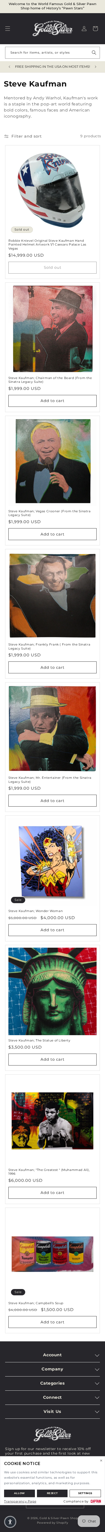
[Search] (94, 52)
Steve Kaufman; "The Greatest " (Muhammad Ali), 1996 (49, 1172)
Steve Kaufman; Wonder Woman (35, 911)
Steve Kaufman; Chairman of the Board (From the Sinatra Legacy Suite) (50, 380)
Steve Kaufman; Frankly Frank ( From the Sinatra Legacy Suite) (49, 646)
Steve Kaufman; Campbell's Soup (35, 1303)
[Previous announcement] (9, 66)
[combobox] (52, 52)
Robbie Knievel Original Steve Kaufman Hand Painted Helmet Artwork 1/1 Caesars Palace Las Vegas (47, 244)
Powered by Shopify (52, 1522)
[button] (7, 28)
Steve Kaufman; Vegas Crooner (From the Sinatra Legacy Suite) (49, 513)
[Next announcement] (95, 66)
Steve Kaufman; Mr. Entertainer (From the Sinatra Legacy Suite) (49, 780)
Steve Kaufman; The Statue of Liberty (39, 1040)
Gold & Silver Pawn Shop (59, 1518)
